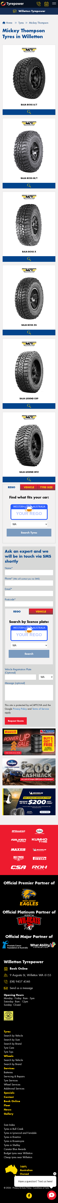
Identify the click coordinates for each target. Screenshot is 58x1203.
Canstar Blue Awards (15, 1149)
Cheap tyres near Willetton (18, 1157)
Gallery (8, 1113)
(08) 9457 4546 (20, 981)
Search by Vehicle (13, 1035)
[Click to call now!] (39, 4)
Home (8, 22)
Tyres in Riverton (12, 1137)
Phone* (22, 578)
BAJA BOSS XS (29, 325)
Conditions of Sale (41, 1187)
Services (9, 1068)
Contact (9, 1097)
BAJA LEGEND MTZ (29, 472)
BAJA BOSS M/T (29, 178)
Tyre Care (9, 1047)
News (7, 1109)
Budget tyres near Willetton (18, 1153)
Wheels (8, 1056)
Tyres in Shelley (12, 1145)
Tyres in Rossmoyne (14, 1141)
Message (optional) (15, 683)
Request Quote (16, 720)
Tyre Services (11, 1080)
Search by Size (12, 1039)
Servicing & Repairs (14, 1076)
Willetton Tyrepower (31, 11)
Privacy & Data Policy (22, 1187)
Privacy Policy (20, 708)
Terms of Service (40, 708)
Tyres (7, 1031)
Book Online (12, 1101)
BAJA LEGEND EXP (29, 398)
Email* (8, 589)
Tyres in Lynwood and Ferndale (20, 1133)
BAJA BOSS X (29, 251)
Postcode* (10, 599)
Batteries (8, 1072)
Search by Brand (12, 1043)
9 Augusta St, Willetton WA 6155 (30, 975)
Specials (9, 1092)
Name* (9, 568)
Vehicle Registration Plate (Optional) (18, 671)
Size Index (9, 1125)
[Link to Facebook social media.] (29, 1195)
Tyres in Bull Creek (13, 1129)
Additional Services (14, 1088)
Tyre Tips (8, 1052)
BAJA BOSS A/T (29, 104)
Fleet (7, 1105)
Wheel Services (12, 1084)
